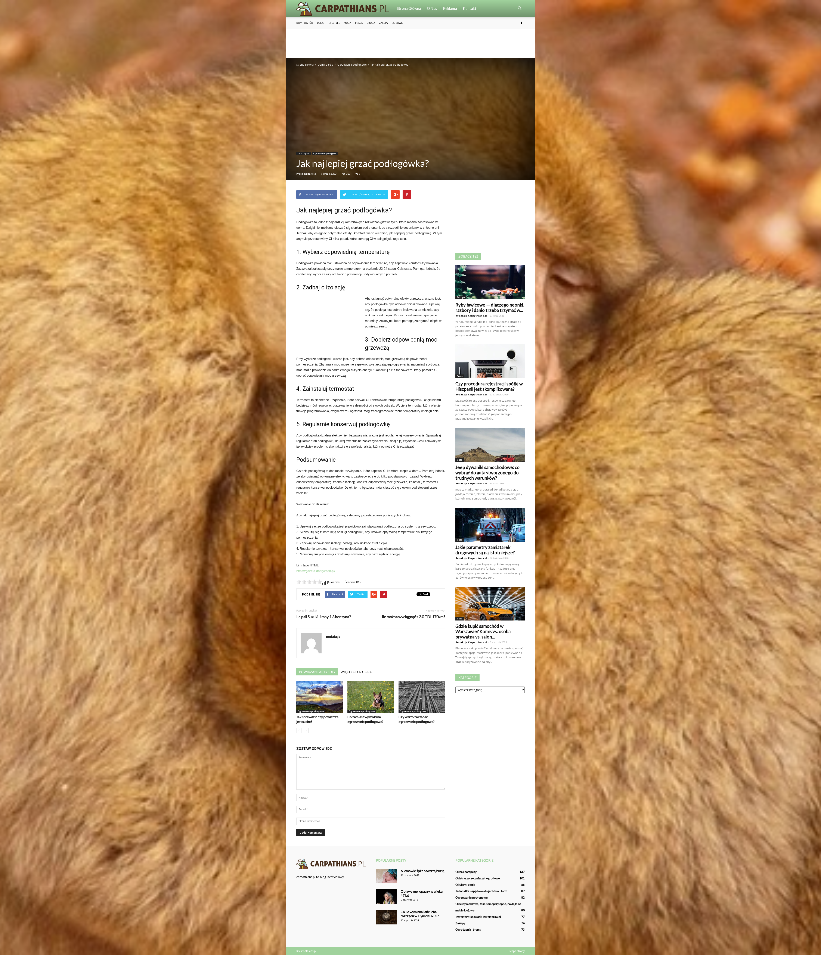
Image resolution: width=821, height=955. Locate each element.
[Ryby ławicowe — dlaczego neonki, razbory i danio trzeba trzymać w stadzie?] (490, 282)
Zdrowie (397, 22)
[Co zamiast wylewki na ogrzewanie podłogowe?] (370, 697)
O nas (432, 8)
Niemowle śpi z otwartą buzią (422, 871)
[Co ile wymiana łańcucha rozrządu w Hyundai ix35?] (386, 917)
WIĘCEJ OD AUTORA (356, 672)
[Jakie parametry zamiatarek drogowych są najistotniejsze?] (490, 525)
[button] (519, 8)
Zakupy (383, 22)
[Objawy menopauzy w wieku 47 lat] (386, 896)
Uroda (371, 22)
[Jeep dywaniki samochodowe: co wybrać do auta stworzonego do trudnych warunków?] (490, 445)
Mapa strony (517, 951)
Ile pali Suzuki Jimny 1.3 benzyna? (323, 617)
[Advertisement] (410, 43)
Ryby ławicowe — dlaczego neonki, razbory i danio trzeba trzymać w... (489, 307)
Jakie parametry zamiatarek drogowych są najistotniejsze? (485, 549)
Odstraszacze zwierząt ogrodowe (477, 878)
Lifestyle (334, 22)
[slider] (309, 581)
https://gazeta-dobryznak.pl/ (315, 571)
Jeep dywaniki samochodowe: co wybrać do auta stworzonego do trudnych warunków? (487, 472)
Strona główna (409, 8)
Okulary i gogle (465, 884)
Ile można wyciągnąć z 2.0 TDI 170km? (413, 617)
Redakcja (310, 173)
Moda (347, 22)
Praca (359, 22)
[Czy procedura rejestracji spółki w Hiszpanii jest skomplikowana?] (490, 361)
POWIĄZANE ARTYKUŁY (317, 672)
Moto (459, 459)
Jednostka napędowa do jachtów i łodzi (481, 891)
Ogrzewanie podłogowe (324, 153)
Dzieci (320, 22)
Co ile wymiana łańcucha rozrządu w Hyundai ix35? (420, 914)
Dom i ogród (304, 22)
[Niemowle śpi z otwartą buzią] (386, 876)
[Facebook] (521, 23)
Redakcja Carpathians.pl (471, 315)
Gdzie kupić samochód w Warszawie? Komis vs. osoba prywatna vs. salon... (483, 631)
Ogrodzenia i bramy (468, 929)
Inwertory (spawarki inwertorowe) (478, 916)
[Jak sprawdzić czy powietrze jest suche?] (319, 697)
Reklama (450, 8)
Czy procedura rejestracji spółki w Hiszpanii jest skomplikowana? (489, 386)
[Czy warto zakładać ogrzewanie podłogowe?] (422, 697)
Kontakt (469, 8)
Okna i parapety (466, 872)
